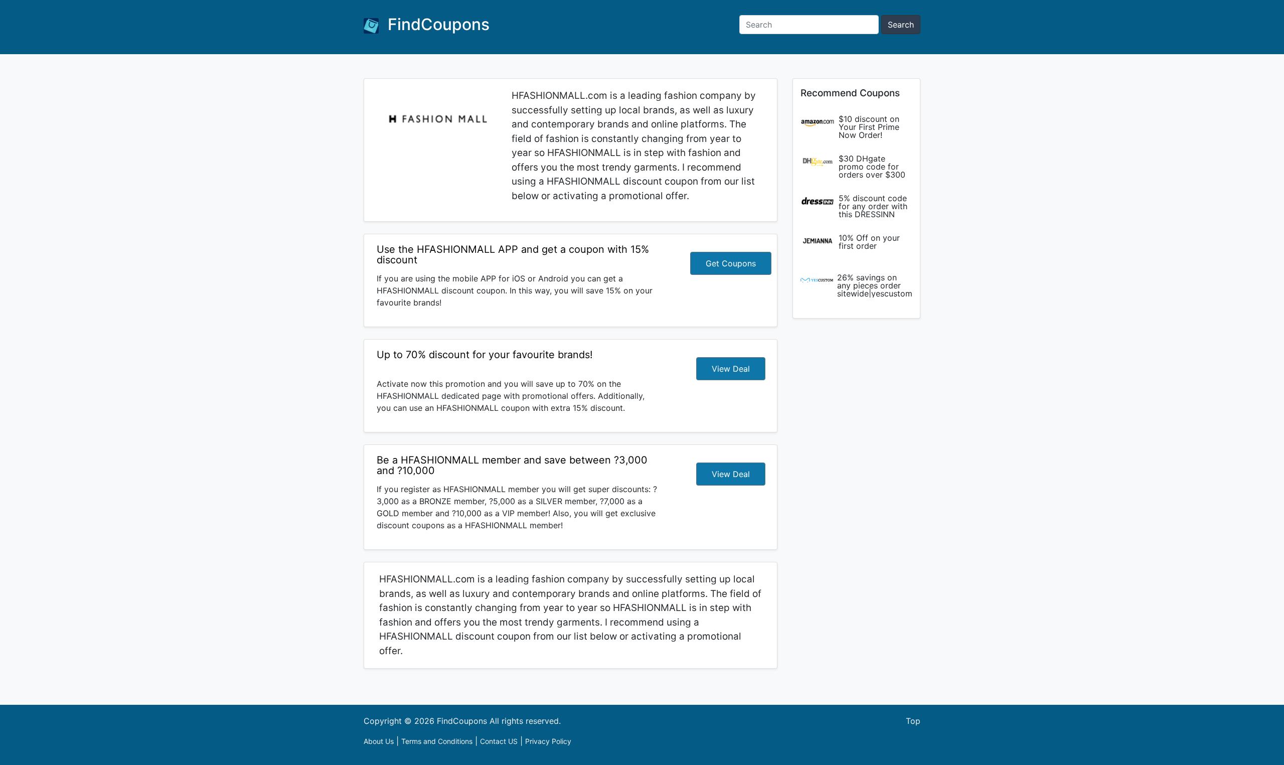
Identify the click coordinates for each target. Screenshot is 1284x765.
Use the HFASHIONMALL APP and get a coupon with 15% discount (513, 254)
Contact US (499, 741)
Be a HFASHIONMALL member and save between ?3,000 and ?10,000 (512, 465)
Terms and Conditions (436, 741)
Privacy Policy (548, 741)
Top (913, 721)
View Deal (731, 369)
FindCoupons (437, 24)
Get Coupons (731, 263)
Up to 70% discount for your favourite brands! (485, 355)
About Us (379, 741)
